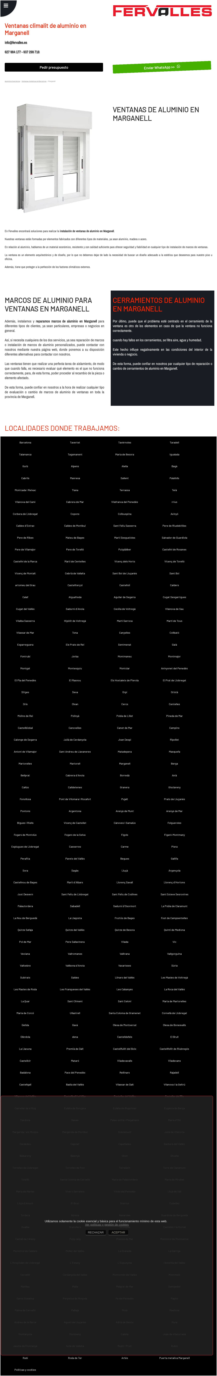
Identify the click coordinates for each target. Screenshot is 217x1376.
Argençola (174, 870)
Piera (174, 846)
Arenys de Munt (125, 811)
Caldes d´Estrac (25, 525)
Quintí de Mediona (174, 929)
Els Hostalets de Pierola (125, 680)
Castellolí (124, 585)
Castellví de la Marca (25, 561)
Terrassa (125, 490)
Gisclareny (174, 787)
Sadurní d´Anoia (75, 608)
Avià (174, 775)
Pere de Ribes (25, 537)
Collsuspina (124, 513)
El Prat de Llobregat (174, 680)
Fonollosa (25, 799)
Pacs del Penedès (75, 1072)
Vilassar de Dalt (125, 1084)
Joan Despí (124, 739)
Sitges (25, 692)
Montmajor (174, 656)
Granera (124, 787)
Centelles (174, 704)
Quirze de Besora (125, 929)
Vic (174, 941)
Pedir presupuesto (54, 67)
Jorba (75, 656)
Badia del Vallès (75, 1084)
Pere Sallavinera (75, 941)
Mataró (75, 1060)
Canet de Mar (124, 727)
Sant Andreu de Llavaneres (75, 751)
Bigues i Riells (25, 822)
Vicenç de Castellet (75, 822)
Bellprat (25, 775)
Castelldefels (124, 1036)
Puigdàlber (124, 549)
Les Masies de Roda (25, 989)
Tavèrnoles (124, 442)
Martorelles (25, 763)
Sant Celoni (124, 1001)
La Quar (25, 1001)
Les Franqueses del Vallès (75, 989)
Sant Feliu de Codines (124, 894)
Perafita (25, 858)
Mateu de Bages (75, 537)
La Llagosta (75, 918)
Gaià (174, 644)
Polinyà (75, 715)
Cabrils (25, 478)
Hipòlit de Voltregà (75, 620)
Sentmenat (124, 644)
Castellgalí (25, 1084)
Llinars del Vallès (124, 977)
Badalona (25, 1072)
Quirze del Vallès (75, 929)
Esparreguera (25, 644)
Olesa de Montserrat (125, 1025)
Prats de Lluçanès (174, 799)
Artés (124, 1357)
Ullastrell (75, 1013)
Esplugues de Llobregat (25, 846)
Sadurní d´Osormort (124, 906)
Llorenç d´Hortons (174, 882)
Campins (174, 727)
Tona (75, 632)
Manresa (75, 478)
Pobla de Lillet (124, 715)
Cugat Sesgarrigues (174, 597)
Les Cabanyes (125, 989)
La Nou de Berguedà (25, 918)
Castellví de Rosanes (174, 549)
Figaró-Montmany (174, 834)
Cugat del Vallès (25, 608)
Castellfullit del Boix (124, 1048)
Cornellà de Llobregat (174, 1013)
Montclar (125, 668)
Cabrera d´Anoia (75, 775)
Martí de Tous (174, 620)
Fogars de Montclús (25, 834)
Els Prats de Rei (75, 644)
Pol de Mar (25, 941)
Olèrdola (25, 1036)
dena (75, 1036)
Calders (174, 585)
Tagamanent (75, 454)
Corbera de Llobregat (25, 513)
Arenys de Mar (174, 811)
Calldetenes (75, 787)
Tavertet (75, 442)
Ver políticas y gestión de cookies (107, 1224)
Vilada (124, 941)
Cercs (124, 704)
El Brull (174, 1036)
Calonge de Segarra (25, 739)
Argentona (75, 811)
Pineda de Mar (174, 715)
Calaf (25, 597)
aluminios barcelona (12, 81)
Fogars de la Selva (75, 834)
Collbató (174, 632)
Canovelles (75, 727)
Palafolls (174, 478)
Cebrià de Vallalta (75, 573)
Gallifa (174, 858)
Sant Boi (174, 573)
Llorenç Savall (125, 882)
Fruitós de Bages (125, 918)
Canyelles (124, 632)
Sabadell (75, 906)
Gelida (25, 1025)
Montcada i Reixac (25, 490)
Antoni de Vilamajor (25, 751)
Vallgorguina (174, 953)
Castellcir (25, 1060)
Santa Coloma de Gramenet (125, 1013)
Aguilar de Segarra (125, 597)
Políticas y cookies (25, 1369)
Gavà (75, 1025)
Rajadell (174, 1072)
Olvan (75, 704)
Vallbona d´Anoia (75, 965)
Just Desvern (25, 894)
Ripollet (174, 739)
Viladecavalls (124, 1060)
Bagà (174, 466)
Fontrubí (25, 656)
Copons (75, 513)
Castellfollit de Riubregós (174, 1048)
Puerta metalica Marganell (174, 1357)
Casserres (75, 846)
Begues (124, 858)
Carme (125, 846)
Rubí (25, 1357)
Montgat (25, 668)
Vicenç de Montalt (25, 573)
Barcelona (25, 442)
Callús (25, 787)
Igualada (174, 454)
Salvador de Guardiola (174, 537)
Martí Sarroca (125, 620)
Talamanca (25, 454)
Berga (174, 763)
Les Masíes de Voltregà (174, 977)
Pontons (25, 811)
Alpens (75, 466)
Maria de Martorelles (174, 1001)
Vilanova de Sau (174, 608)
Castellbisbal (25, 727)
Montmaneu (125, 656)
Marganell (124, 763)
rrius (174, 501)
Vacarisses (124, 965)
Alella (125, 466)
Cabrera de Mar (75, 501)
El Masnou (75, 680)
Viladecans (174, 1060)
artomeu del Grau (25, 585)
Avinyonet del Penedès (174, 668)
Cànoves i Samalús (125, 822)
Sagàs (75, 870)
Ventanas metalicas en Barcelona (34, 81)
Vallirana (125, 953)
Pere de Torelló (75, 549)
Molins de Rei (25, 715)
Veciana (25, 953)
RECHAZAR (96, 1232)
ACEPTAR (118, 1232)
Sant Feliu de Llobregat (75, 894)
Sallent (125, 478)
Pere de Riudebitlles (174, 525)
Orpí (124, 692)
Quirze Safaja (25, 929)
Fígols (124, 834)
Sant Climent (75, 1001)
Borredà (124, 775)
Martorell (75, 763)
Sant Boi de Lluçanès (124, 573)
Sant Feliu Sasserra (124, 525)
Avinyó (174, 513)
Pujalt (124, 799)
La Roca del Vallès (174, 989)
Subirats (25, 977)
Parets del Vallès (75, 858)
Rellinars (125, 1072)
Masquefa (174, 751)
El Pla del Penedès (25, 680)
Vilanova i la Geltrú (174, 1084)
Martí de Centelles (75, 561)
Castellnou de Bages (25, 882)
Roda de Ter (75, 1357)
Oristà (174, 692)
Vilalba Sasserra (25, 620)
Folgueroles (174, 822)
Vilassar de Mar (25, 632)
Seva (75, 692)
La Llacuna (25, 1048)
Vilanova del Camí (25, 501)
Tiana (75, 490)
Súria (174, 965)
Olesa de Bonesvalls (174, 1025)
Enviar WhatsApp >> (159, 67)
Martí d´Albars (75, 882)
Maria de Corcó (25, 1013)
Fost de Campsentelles (174, 918)
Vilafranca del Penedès (124, 501)
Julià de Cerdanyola (75, 739)
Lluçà (125, 870)
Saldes (75, 977)
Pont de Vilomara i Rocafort (75, 799)
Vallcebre (25, 965)
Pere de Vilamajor (25, 549)
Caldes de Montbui (75, 525)
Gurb (25, 466)
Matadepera (125, 751)
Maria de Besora (124, 454)
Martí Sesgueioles (124, 537)
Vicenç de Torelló (174, 561)
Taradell (174, 442)
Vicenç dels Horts (124, 561)
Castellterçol (75, 585)
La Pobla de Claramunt (174, 906)
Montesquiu (75, 668)
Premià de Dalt (75, 1048)
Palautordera (25, 906)
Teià (174, 490)
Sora (25, 870)
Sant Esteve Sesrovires (174, 894)
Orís (25, 704)
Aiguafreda (75, 597)
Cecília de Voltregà (125, 608)
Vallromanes (75, 953)
